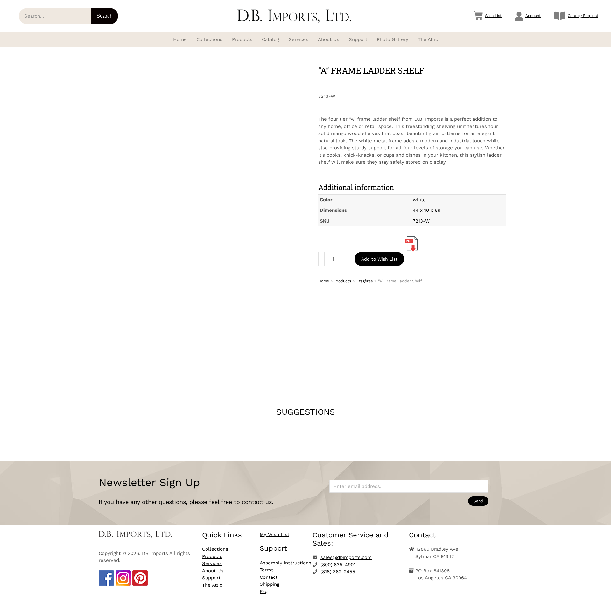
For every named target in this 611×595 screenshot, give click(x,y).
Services (212, 563)
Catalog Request (583, 15)
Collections (215, 549)
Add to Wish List (379, 259)
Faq (264, 591)
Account (533, 15)
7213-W (421, 221)
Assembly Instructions (285, 563)
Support (211, 578)
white (419, 200)
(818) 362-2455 (337, 572)
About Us (212, 571)
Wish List (493, 15)
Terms (267, 570)
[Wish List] (478, 16)
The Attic (212, 585)
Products (212, 556)
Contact (268, 577)
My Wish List (274, 534)
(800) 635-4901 (337, 565)
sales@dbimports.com (346, 557)
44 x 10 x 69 (426, 210)
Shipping (269, 584)
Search (104, 15)
